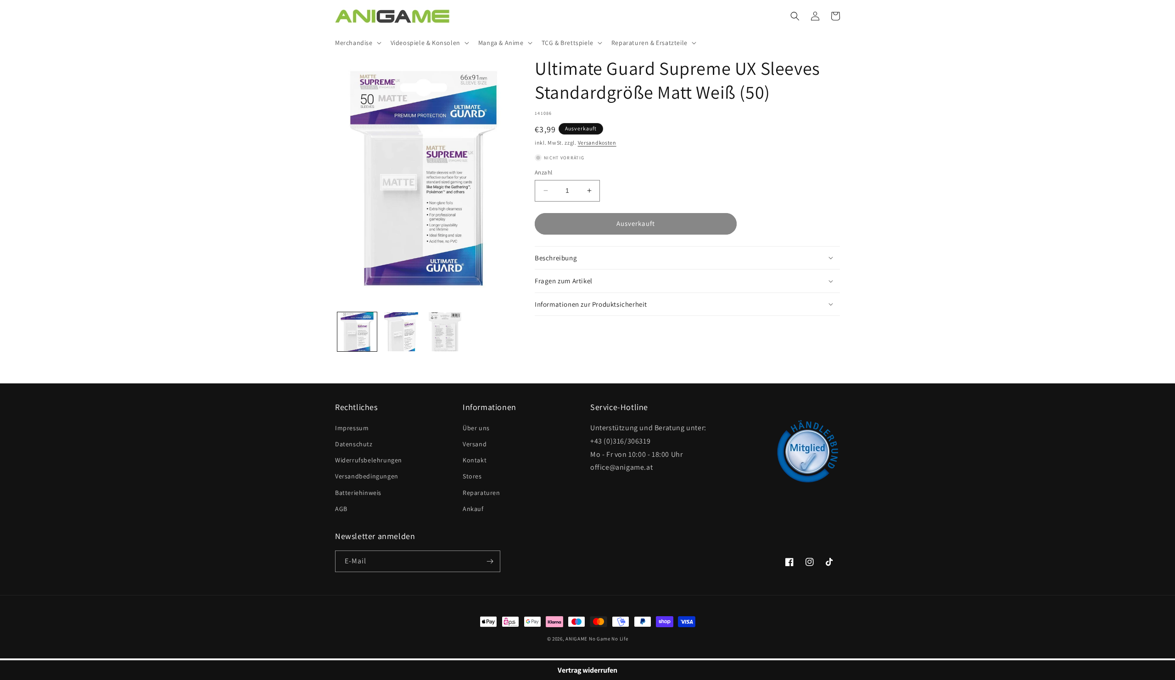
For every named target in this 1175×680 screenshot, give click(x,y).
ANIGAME (576, 638)
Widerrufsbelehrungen (368, 460)
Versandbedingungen (366, 476)
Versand (475, 444)
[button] (357, 42)
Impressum (352, 428)
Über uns (476, 428)
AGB (341, 509)
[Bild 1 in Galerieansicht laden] (357, 332)
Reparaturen (481, 493)
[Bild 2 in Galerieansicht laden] (401, 332)
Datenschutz (354, 444)
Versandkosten (597, 142)
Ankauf (473, 509)
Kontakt (475, 460)
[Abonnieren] (490, 561)
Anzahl (543, 172)
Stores (472, 476)
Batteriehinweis (358, 493)
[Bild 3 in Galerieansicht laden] (445, 332)
